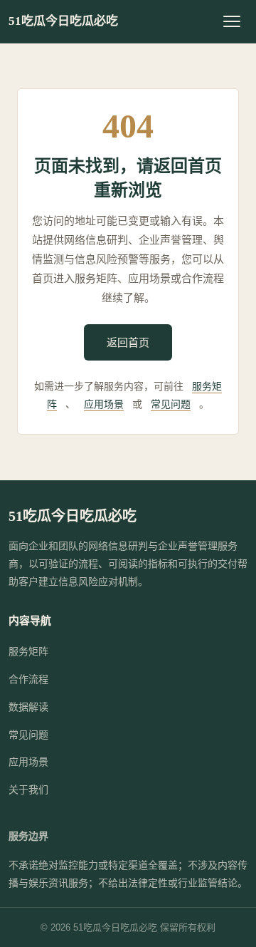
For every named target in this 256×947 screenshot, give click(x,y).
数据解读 (28, 707)
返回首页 (128, 342)
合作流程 (28, 679)
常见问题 (171, 404)
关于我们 (28, 789)
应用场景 (104, 404)
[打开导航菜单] (231, 21)
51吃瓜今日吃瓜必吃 (63, 21)
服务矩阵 (28, 651)
